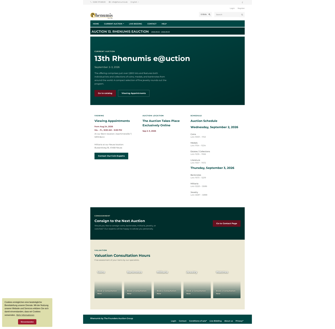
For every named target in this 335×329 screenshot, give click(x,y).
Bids (204, 14)
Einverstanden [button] (27, 322)
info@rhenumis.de (120, 2)
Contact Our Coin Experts (111, 156)
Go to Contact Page (226, 223)
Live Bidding (135, 24)
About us (228, 321)
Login (232, 8)
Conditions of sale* (198, 321)
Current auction (113, 24)
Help (164, 24)
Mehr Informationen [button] (25, 315)
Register (241, 8)
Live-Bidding (216, 321)
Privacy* (239, 321)
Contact (151, 24)
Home (96, 24)
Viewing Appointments (134, 93)
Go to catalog (105, 93)
